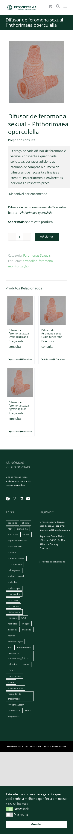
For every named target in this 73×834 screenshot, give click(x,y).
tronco (28, 710)
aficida (25, 522)
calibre (26, 534)
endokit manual (16, 576)
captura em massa (17, 540)
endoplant (13, 582)
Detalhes (27, 359)
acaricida (12, 522)
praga (11, 681)
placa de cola (14, 676)
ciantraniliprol (15, 546)
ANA (10, 528)
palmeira (12, 664)
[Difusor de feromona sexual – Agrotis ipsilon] (20, 382)
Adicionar (46, 236)
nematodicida (24, 647)
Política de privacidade (53, 561)
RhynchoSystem (16, 704)
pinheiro (12, 670)
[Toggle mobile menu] (65, 6)
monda (11, 635)
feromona (46, 261)
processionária (15, 687)
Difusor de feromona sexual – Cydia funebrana (52, 333)
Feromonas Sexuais (37, 255)
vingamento (14, 716)
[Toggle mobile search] (58, 6)
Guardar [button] (36, 824)
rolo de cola (14, 710)
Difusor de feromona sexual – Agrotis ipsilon (20, 405)
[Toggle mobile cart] (50, 6)
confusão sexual (16, 558)
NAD (10, 647)
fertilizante (13, 605)
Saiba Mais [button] (20, 804)
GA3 (23, 617)
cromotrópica (15, 564)
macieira (26, 629)
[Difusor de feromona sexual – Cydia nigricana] (20, 310)
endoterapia (14, 588)
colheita (12, 552)
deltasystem (14, 570)
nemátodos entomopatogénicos (18, 656)
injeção (26, 623)
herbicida (12, 623)
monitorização (18, 266)
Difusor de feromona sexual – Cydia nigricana (20, 333)
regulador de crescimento (14, 696)
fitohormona (14, 611)
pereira (25, 664)
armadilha (30, 261)
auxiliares (13, 534)
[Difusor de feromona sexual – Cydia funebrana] (53, 310)
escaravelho (14, 594)
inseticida (13, 629)
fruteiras (12, 617)
